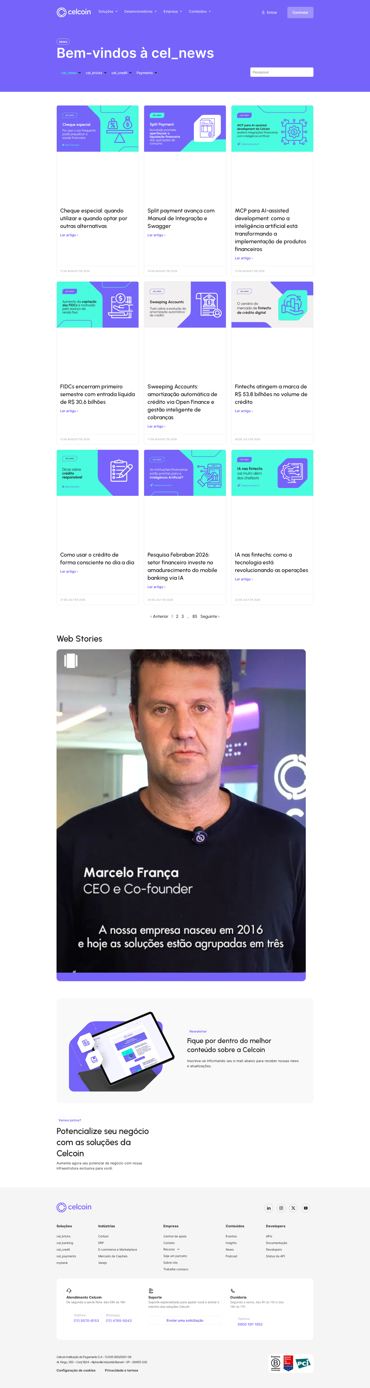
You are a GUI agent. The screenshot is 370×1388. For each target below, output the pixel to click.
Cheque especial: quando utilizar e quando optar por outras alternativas (93, 218)
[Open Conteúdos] (210, 11)
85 (194, 616)
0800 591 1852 (250, 1324)
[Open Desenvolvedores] (156, 11)
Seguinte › (210, 616)
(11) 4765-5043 (119, 1320)
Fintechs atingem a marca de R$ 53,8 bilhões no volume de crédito (271, 394)
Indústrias (106, 1226)
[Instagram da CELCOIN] (283, 1208)
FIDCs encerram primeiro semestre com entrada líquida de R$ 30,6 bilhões (97, 394)
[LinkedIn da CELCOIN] (270, 1208)
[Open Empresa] (181, 11)
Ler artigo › (69, 235)
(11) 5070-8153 (86, 1320)
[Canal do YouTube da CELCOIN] (307, 1208)
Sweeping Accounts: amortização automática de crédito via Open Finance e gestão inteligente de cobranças (182, 402)
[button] (269, 12)
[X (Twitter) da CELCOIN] (295, 1208)
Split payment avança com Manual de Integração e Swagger (181, 218)
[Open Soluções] (116, 11)
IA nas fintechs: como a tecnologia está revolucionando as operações (271, 562)
